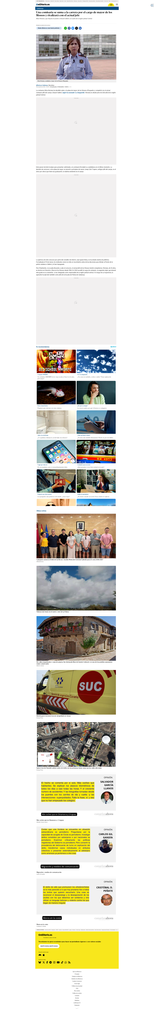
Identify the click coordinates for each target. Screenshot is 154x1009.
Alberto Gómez (40, 665)
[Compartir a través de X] (76, 28)
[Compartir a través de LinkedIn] (80, 28)
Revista (77, 998)
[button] (117, 4)
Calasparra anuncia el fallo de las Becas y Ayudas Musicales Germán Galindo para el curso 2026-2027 (69, 560)
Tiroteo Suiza (47, 1)
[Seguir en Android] (40, 955)
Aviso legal (77, 983)
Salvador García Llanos (41, 822)
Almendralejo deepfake (99, 1)
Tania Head (106, 1)
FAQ (77, 988)
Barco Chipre (57, 1)
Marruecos (75, 1)
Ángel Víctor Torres (70, 1)
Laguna (70, 929)
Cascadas (60, 929)
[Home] (43, 4)
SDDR (57, 929)
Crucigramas (53, 929)
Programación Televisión (105, 929)
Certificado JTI (77, 1002)
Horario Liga (78, 929)
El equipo (77, 974)
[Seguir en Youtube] (58, 962)
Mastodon (77, 1005)
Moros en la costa (42, 924)
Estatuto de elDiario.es (77, 978)
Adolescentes (83, 929)
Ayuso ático (80, 1)
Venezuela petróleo (92, 1)
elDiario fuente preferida (90, 929)
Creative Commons (77, 981)
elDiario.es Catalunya (42, 85)
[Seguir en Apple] (44, 955)
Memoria (73, 929)
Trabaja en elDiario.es (77, 976)
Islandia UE (52, 1)
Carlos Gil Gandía (40, 874)
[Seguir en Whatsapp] (66, 962)
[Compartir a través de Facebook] (69, 28)
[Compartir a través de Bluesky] (72, 28)
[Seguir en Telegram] (50, 962)
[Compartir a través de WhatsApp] (65, 28)
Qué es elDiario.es (77, 971)
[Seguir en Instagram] (54, 962)
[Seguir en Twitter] (44, 962)
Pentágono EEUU (85, 1)
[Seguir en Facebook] (47, 962)
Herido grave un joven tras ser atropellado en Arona (53, 716)
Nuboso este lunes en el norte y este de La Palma (52, 612)
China (110, 1)
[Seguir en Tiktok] (62, 962)
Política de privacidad (77, 986)
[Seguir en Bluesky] (40, 962)
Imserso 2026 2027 (65, 929)
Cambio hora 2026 (48, 929)
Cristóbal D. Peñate (41, 926)
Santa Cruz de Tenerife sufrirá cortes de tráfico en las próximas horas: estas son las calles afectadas (69, 768)
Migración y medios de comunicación (48, 872)
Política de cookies (77, 993)
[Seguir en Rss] (69, 962)
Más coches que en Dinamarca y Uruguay (50, 820)
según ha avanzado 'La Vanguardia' (73, 92)
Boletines (77, 1000)
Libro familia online (98, 929)
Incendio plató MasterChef (115, 1)
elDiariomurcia (39, 561)
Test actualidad (112, 929)
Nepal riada (61, 1)
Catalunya (39, 8)
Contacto (77, 995)
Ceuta (65, 1)
